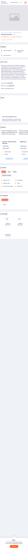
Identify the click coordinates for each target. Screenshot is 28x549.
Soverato (10, 32)
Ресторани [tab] (5, 199)
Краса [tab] (14, 171)
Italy (6, 32)
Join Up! (2, 32)
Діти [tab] (9, 171)
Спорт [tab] (3, 171)
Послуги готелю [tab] (6, 175)
